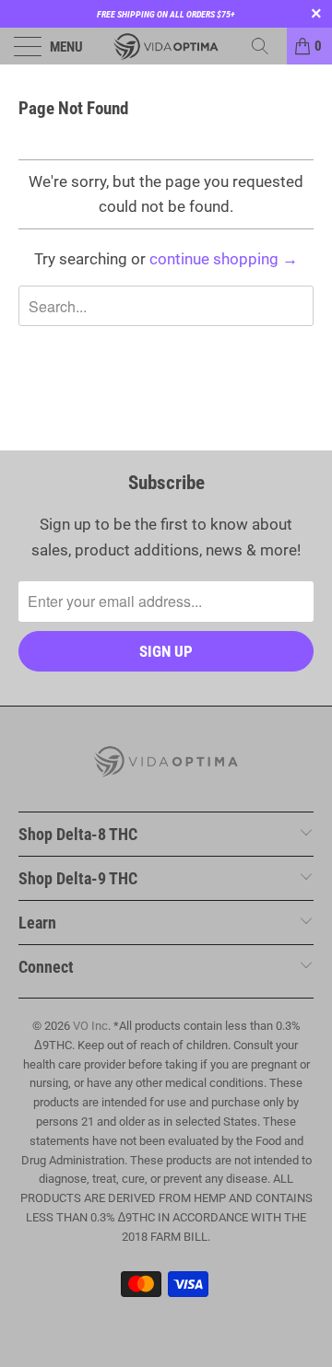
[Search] (266, 46)
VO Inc (90, 1026)
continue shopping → (223, 259)
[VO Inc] (166, 46)
